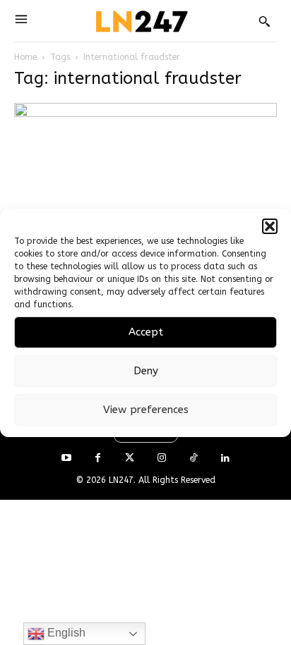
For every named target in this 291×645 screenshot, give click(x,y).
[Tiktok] (193, 458)
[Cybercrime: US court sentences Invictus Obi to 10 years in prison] (145, 168)
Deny (145, 370)
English (64, 633)
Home (25, 57)
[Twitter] (129, 458)
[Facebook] (97, 458)
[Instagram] (161, 458)
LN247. (123, 480)
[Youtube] (66, 458)
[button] (270, 226)
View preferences (146, 409)
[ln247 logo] (140, 21)
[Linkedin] (225, 458)
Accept (146, 332)
